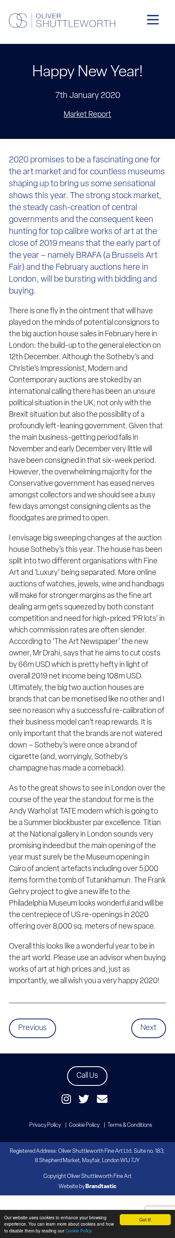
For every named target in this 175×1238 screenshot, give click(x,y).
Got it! (145, 1219)
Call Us (87, 1076)
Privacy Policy (45, 1125)
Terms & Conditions (129, 1125)
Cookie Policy (78, 1230)
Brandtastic (100, 1186)
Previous (32, 1028)
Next (149, 1028)
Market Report (87, 115)
